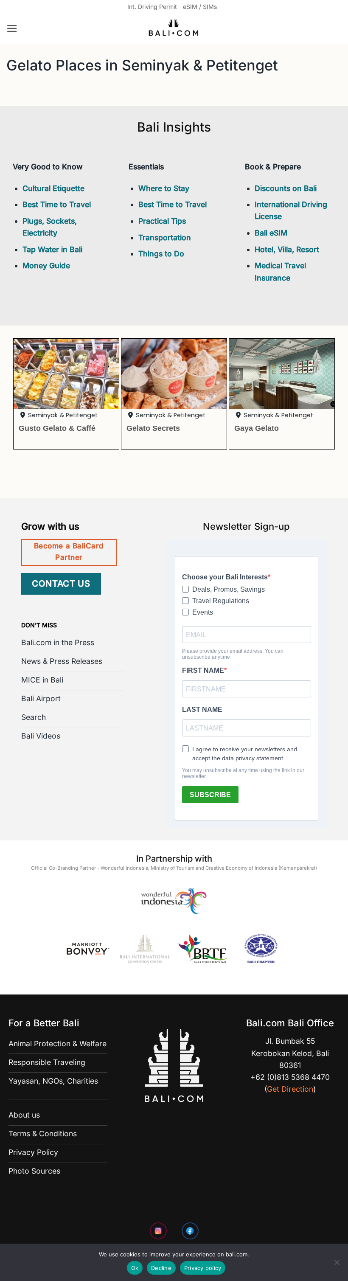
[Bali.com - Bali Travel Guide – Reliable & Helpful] (174, 29)
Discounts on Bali (286, 188)
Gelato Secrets (153, 428)
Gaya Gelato (256, 428)
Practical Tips (162, 220)
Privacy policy (203, 1267)
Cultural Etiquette (53, 188)
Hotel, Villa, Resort (287, 249)
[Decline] (336, 1265)
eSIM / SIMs (200, 6)
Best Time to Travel (56, 204)
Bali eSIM (271, 232)
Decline (161, 1267)
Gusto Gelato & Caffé (57, 428)
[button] (12, 28)
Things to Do (161, 253)
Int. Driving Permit (152, 6)
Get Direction (290, 1088)
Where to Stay (163, 188)
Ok (135, 1267)
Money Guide (46, 265)
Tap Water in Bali (52, 249)
